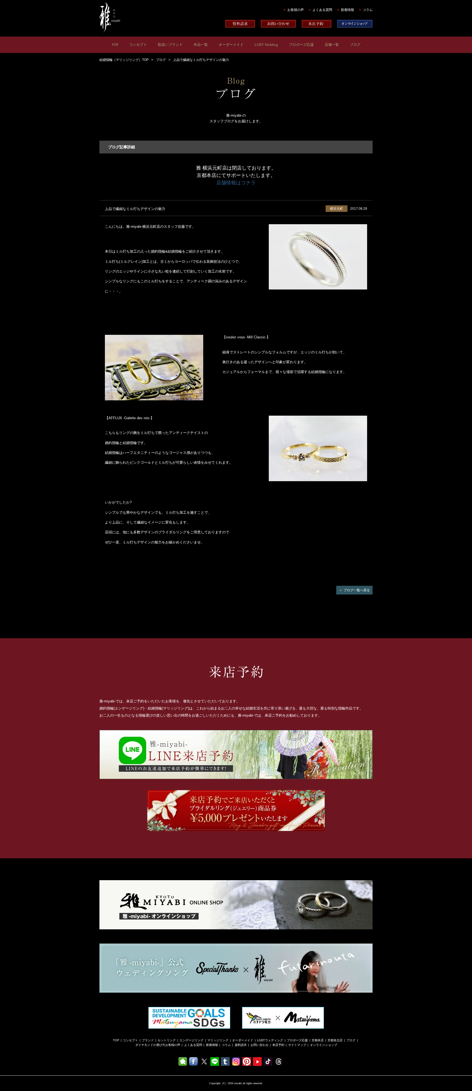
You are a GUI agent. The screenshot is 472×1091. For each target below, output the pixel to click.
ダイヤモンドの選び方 (150, 1044)
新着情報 (347, 10)
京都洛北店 (335, 1040)
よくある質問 (322, 10)
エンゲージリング (191, 1040)
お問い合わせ (259, 1044)
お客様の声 (295, 10)
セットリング (167, 1040)
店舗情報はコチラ (236, 182)
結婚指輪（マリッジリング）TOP (124, 60)
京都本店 (318, 1040)
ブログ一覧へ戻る (357, 590)
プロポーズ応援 (301, 45)
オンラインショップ (323, 1044)
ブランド (148, 1040)
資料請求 (241, 1044)
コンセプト (138, 45)
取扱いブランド (170, 45)
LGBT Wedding (266, 45)
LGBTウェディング (270, 1040)
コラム (368, 10)
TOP (115, 45)
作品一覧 (201, 45)
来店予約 (278, 1044)
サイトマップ (297, 1044)
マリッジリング (217, 1040)
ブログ (355, 45)
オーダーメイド (231, 45)
